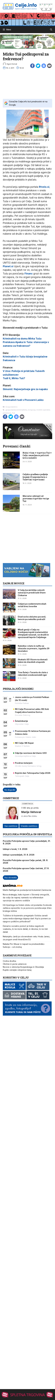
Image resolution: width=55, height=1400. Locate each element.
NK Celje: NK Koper (24, 743)
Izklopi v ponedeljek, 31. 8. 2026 (18, 855)
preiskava (7, 413)
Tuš (13, 413)
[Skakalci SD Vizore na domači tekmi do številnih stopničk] (9, 663)
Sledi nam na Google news (43, 65)
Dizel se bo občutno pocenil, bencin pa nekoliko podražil (32, 617)
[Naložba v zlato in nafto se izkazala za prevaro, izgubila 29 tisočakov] (9, 650)
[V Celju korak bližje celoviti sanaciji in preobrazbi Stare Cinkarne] (9, 594)
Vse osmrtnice (10, 826)
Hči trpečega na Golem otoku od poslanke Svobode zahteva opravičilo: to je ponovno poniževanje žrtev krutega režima (27, 908)
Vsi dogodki (9, 790)
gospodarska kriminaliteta (16, 410)
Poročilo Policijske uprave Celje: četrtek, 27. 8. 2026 (26, 869)
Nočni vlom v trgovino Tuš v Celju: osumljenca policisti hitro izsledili (37, 455)
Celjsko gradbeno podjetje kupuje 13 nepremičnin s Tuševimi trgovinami (35, 477)
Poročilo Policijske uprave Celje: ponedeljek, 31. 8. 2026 (26, 842)
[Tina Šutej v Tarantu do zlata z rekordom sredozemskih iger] (9, 676)
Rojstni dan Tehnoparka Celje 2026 (32, 773)
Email (49, 65)
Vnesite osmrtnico (29, 826)
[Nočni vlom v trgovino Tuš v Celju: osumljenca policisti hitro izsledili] (11, 467)
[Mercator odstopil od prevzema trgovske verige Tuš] (11, 511)
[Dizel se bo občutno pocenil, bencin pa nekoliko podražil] (9, 620)
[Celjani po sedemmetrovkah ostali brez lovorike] (9, 608)
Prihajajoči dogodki (18, 688)
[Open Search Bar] (51, 29)
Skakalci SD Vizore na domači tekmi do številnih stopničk (33, 660)
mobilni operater (43, 410)
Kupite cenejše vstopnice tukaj (17, 970)
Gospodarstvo (11, 407)
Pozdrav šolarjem (24, 763)
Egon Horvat (12, 64)
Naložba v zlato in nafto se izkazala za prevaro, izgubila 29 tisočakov (33, 648)
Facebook (32, 65)
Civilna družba (9, 961)
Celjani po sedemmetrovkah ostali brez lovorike (32, 605)
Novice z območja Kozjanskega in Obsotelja (23, 967)
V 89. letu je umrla (29, 808)
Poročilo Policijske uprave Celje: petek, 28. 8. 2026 (25, 861)
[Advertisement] (27, 83)
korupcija (32, 410)
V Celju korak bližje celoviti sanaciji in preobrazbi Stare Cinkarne (32, 592)
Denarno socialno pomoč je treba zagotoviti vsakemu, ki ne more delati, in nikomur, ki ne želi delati (25, 929)
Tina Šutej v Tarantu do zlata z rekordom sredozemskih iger (33, 673)
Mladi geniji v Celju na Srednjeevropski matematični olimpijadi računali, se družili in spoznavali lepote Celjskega (33, 633)
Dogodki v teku (11, 784)
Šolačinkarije (21, 721)
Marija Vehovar (31, 812)
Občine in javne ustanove (15, 964)
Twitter (38, 65)
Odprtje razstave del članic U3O (31, 753)
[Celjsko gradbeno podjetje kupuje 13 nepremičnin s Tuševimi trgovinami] (11, 489)
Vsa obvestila (10, 877)
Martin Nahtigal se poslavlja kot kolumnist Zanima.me (27, 890)
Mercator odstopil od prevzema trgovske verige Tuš (36, 498)
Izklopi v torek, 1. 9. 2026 (15, 849)
